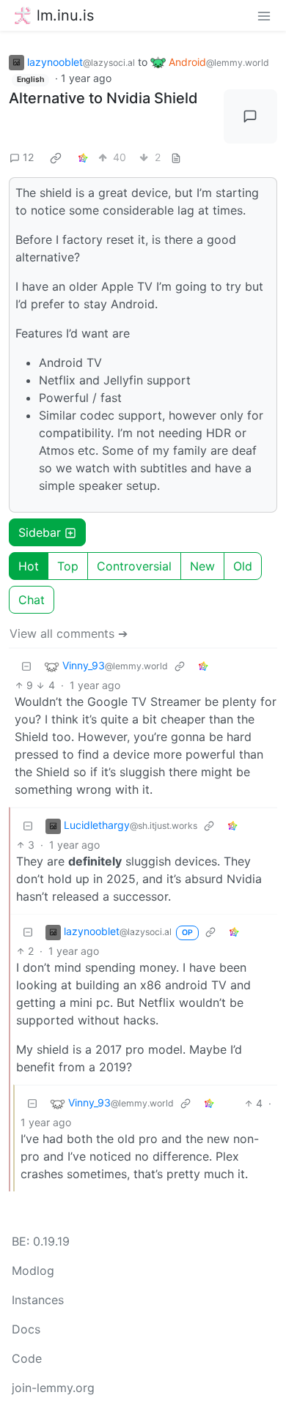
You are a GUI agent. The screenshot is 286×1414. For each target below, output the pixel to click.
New (202, 566)
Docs (26, 1329)
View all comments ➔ (69, 633)
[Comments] (251, 116)
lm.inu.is (65, 15)
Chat (31, 599)
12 (28, 157)
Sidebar (39, 532)
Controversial (134, 566)
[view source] (176, 157)
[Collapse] (26, 666)
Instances (38, 1299)
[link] (55, 157)
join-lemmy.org (53, 1387)
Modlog (33, 1270)
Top (67, 566)
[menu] (264, 15)
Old (242, 566)
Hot (28, 566)
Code (27, 1358)
